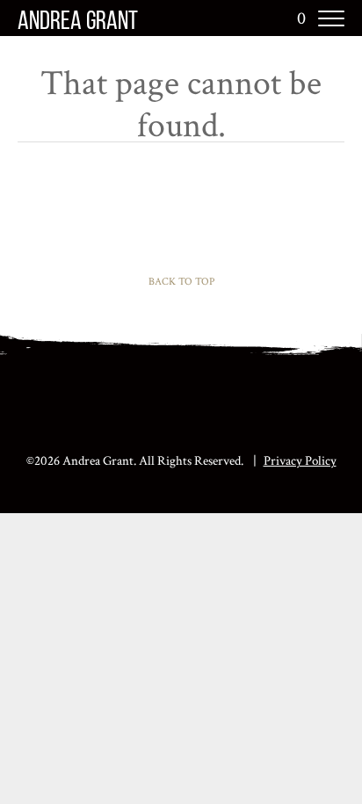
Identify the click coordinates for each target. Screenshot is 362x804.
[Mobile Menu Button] (331, 18)
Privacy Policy (300, 461)
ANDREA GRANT (78, 22)
